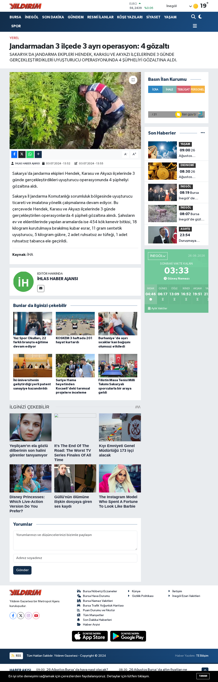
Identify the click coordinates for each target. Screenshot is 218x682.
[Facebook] (13, 615)
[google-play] (128, 636)
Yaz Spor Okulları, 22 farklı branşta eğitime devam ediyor (30, 342)
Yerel (14, 38)
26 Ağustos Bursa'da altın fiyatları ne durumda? (190, 175)
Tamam (203, 676)
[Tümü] (203, 133)
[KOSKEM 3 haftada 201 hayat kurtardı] (75, 323)
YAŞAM (170, 17)
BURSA (15, 17)
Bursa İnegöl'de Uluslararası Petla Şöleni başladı (189, 196)
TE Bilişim (202, 655)
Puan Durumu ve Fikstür (99, 610)
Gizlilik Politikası (142, 596)
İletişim (177, 591)
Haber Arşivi (91, 624)
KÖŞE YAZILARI (130, 17)
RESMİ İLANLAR (100, 17)
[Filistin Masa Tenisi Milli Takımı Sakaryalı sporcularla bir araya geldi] (117, 365)
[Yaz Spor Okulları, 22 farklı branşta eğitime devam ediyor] (32, 323)
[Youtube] (36, 615)
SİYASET (153, 17)
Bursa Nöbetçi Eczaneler (100, 591)
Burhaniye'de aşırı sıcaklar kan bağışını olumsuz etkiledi (114, 342)
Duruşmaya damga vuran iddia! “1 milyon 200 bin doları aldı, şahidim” (191, 238)
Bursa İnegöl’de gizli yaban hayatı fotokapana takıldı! (190, 217)
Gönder (22, 570)
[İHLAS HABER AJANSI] (23, 281)
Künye (136, 591)
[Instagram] (28, 615)
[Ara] (193, 17)
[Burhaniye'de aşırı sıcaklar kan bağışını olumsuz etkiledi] (117, 323)
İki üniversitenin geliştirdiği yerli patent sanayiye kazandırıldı (32, 384)
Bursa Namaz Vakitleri (98, 600)
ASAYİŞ (185, 229)
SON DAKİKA (53, 17)
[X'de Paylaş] (22, 154)
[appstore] (90, 636)
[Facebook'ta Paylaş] (14, 154)
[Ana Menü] (194, 26)
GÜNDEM (76, 17)
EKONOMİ (187, 165)
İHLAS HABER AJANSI (27, 163)
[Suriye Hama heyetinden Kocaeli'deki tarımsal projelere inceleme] (75, 365)
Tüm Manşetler (93, 615)
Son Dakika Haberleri (97, 619)
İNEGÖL (32, 17)
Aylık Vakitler (159, 308)
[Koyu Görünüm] (199, 17)
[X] (20, 615)
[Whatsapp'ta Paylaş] (30, 154)
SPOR (16, 26)
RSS (18, 655)
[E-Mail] (40, 288)
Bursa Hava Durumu (96, 596)
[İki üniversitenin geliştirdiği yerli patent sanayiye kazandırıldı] (32, 365)
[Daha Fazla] (38, 154)
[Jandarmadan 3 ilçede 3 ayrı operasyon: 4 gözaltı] (75, 110)
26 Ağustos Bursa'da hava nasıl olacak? (190, 153)
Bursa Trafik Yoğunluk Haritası (103, 605)
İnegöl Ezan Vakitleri (186, 596)
